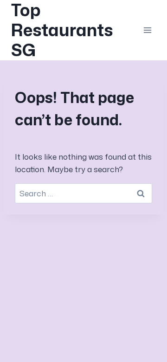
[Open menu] (147, 30)
